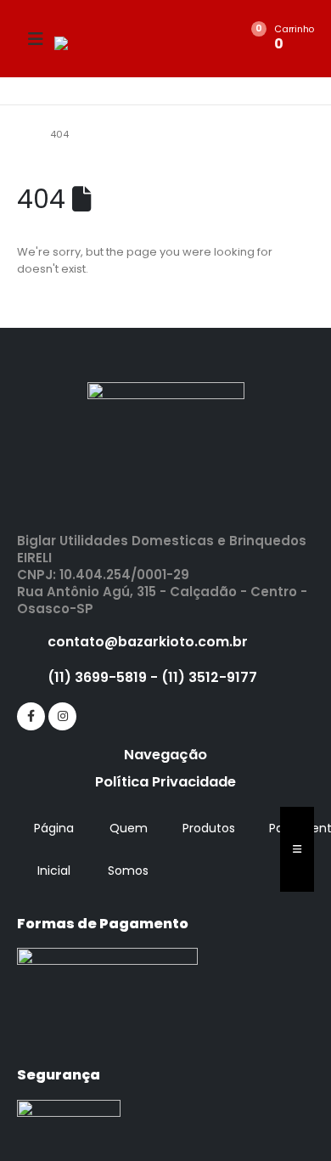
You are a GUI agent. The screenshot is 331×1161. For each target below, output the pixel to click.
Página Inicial (54, 849)
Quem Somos (128, 849)
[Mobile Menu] (35, 39)
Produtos (208, 828)
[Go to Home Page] (21, 134)
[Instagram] (62, 716)
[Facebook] (31, 716)
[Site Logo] (101, 43)
